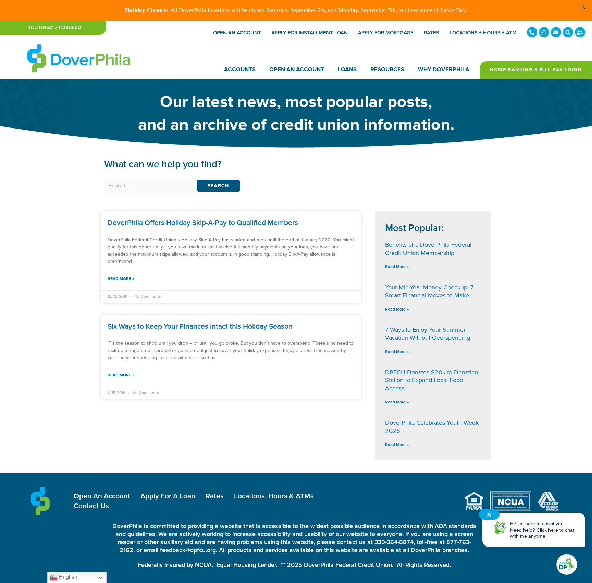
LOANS (347, 69)
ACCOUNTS (240, 69)
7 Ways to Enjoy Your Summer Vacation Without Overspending (427, 333)
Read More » (121, 278)
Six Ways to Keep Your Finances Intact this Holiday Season (200, 326)
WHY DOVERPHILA (443, 69)
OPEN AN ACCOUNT (296, 69)
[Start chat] (566, 564)
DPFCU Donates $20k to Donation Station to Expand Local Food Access (431, 380)
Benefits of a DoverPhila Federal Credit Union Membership (428, 248)
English (67, 577)
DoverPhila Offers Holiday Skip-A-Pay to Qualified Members (203, 223)
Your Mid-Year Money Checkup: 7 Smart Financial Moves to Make (429, 291)
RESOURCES (387, 69)
